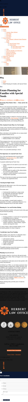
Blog (7, 63)
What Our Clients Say (8, 56)
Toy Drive (8, 36)
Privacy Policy (11, 354)
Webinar (8, 59)
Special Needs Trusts (14, 43)
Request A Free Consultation (14, 350)
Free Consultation (4, 26)
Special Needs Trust (11, 157)
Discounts (8, 35)
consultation (19, 277)
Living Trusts (12, 45)
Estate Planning (7, 38)
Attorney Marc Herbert (12, 32)
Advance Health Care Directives (14, 50)
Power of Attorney (10, 52)
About (4, 30)
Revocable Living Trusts (18, 46)
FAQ (7, 64)
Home (4, 29)
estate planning (14, 118)
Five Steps (8, 33)
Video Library (6, 57)
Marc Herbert (21, 100)
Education (8, 60)
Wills (7, 49)
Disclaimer (18, 354)
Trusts (7, 42)
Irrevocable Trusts (16, 47)
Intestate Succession (11, 53)
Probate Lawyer (10, 55)
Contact (5, 62)
